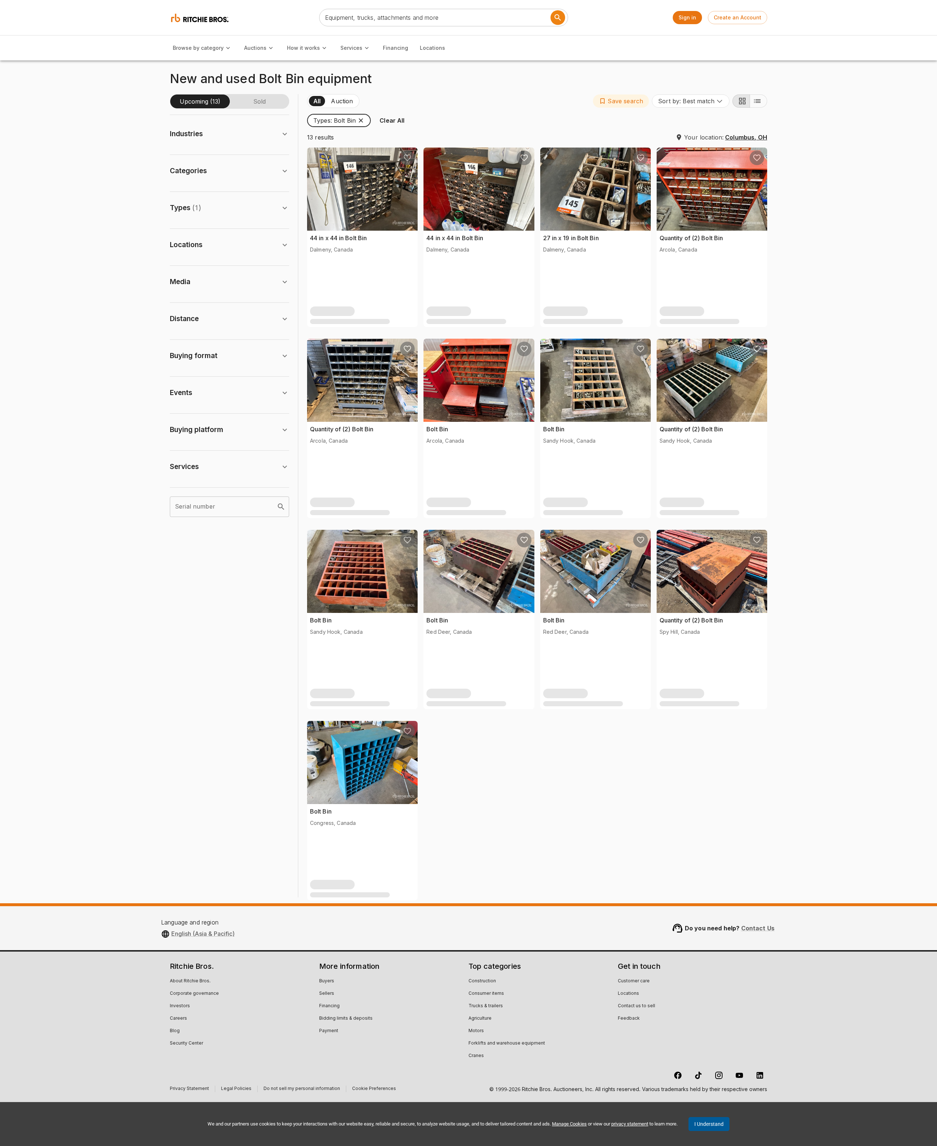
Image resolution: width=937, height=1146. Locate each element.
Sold (259, 101)
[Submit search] (557, 17)
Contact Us (758, 928)
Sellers (326, 993)
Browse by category (198, 48)
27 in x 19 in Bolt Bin (571, 238)
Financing (395, 48)
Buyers (326, 981)
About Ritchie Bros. (190, 981)
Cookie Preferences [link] (374, 1089)
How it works (303, 48)
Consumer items (486, 993)
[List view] (758, 101)
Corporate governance (194, 993)
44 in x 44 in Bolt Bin (338, 238)
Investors (180, 1006)
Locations (432, 48)
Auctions (255, 48)
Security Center (186, 1043)
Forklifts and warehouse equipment (506, 1043)
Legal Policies (236, 1089)
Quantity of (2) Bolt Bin (691, 238)
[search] (281, 506)
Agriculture (480, 1018)
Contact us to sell (636, 1006)
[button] (621, 101)
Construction (482, 981)
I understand (709, 1124)
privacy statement (629, 1124)
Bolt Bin (437, 429)
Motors (476, 1031)
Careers (178, 1018)
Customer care (634, 981)
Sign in (687, 17)
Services (351, 48)
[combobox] (690, 101)
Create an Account (737, 17)
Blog (175, 1031)
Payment (328, 1031)
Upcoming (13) (200, 101)
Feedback (629, 1018)
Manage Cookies (569, 1124)
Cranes (476, 1056)
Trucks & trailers (485, 1006)
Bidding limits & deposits (346, 1018)
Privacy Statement (189, 1089)
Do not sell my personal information (302, 1089)
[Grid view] (741, 101)
